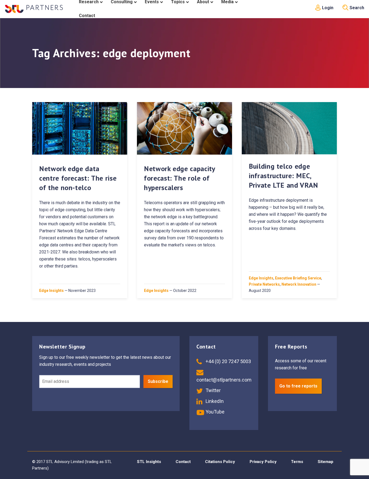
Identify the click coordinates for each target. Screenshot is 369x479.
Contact (183, 461)
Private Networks (264, 284)
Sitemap (325, 461)
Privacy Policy (263, 461)
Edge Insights (51, 290)
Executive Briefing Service (298, 278)
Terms (297, 461)
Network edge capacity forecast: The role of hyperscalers (179, 178)
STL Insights (149, 461)
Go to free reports (298, 386)
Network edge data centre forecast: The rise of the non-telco (77, 178)
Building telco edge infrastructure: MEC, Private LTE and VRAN (283, 176)
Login (327, 7)
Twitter (212, 390)
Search (356, 7)
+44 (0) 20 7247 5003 (227, 361)
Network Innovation (298, 284)
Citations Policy (220, 461)
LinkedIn (214, 401)
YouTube (214, 412)
